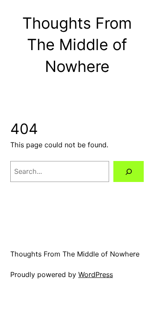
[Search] (128, 171)
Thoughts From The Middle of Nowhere (77, 45)
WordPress (95, 274)
